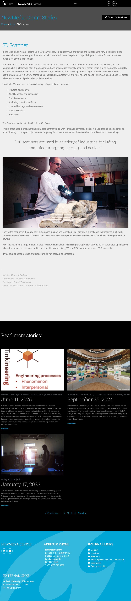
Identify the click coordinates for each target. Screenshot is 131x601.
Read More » (5, 429)
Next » (82, 513)
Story (12, 24)
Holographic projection (11, 479)
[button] (75, 4)
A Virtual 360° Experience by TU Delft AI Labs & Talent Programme (98, 394)
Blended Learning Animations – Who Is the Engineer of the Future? (32, 394)
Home (4, 24)
